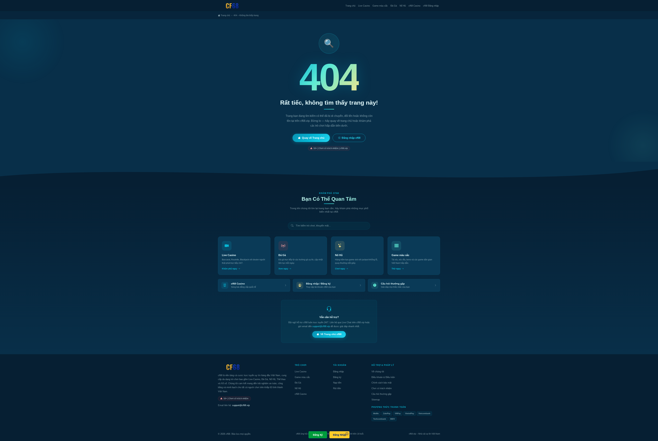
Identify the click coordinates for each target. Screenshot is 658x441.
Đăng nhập (338, 371)
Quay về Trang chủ (313, 137)
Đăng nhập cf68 (351, 137)
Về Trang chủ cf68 (331, 334)
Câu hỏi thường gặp (381, 394)
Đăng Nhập (339, 434)
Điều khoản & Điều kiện (383, 377)
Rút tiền (337, 388)
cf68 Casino (414, 5)
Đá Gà (394, 5)
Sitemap (375, 399)
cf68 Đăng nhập (431, 5)
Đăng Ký (318, 434)
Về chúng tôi (377, 371)
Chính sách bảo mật (381, 382)
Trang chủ (350, 5)
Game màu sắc (380, 5)
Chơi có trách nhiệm (381, 388)
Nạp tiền (337, 382)
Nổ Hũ (403, 5)
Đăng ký (337, 377)
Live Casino (364, 5)
